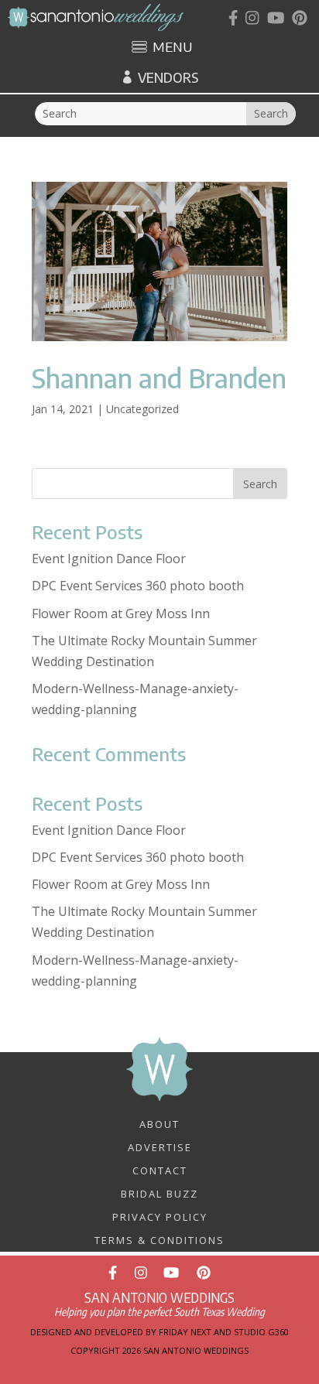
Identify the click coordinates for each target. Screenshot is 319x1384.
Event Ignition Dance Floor (109, 558)
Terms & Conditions (159, 1239)
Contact (159, 1170)
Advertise (160, 1146)
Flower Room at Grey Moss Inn (121, 613)
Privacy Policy (160, 1216)
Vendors (168, 77)
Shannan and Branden (159, 377)
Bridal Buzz (159, 1193)
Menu (172, 48)
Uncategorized (142, 409)
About (159, 1123)
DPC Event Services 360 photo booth (138, 585)
